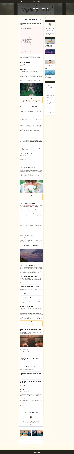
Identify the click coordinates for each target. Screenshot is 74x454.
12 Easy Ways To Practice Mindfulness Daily (26, 28)
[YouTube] (37, 452)
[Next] (41, 436)
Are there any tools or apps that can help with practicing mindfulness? (29, 51)
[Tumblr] (38, 452)
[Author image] (34, 10)
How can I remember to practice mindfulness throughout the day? (29, 50)
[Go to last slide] (20, 436)
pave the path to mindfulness (32, 119)
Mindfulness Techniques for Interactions (25, 38)
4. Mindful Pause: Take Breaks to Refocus (26, 36)
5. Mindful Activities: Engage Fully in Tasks (26, 37)
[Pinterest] (36, 452)
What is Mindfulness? (49, 85)
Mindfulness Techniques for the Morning (50, 87)
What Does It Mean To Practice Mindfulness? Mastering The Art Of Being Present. (37, 438)
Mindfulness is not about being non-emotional (25, 75)
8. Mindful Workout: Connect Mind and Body (26, 42)
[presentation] (50, 41)
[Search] (54, 18)
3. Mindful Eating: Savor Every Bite (25, 35)
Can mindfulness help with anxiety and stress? (26, 49)
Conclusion (22, 52)
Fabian (36, 10)
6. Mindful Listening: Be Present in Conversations (26, 39)
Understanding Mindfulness (24, 29)
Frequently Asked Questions (48, 107)
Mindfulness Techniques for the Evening (25, 41)
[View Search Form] (42, 1)
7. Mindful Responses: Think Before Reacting (26, 40)
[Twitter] (35, 452)
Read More (47, 68)
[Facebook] (34, 452)
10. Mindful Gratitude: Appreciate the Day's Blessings (27, 44)
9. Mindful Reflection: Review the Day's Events (26, 43)
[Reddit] (39, 452)
